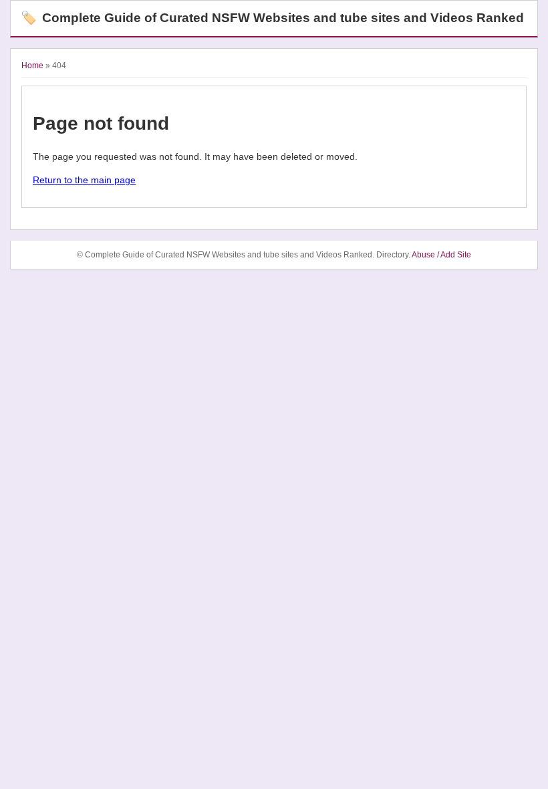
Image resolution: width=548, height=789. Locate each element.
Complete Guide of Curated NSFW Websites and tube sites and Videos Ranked (272, 18)
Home (32, 65)
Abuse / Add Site (441, 254)
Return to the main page (84, 180)
